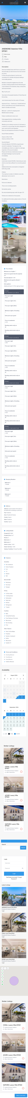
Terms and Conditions (11, 652)
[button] (14, 981)
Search (4, 844)
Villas (5, 56)
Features (8, 558)
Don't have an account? (12, 877)
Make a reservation (20, 1095)
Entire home (7, 54)
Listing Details (9, 530)
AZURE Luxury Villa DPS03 (11, 796)
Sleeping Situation (10, 479)
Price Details (9, 268)
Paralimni (8, 512)
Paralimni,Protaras (11, 515)
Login (14, 873)
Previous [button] (2, 25)
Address (8, 506)
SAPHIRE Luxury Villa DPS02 (12, 825)
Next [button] (25, 25)
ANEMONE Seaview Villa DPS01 (9, 907)
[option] (14, 24)
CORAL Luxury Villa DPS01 (11, 767)
